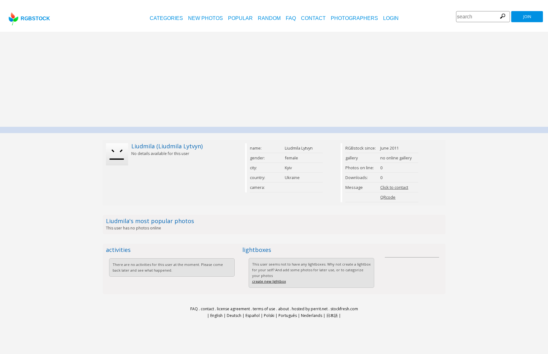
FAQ (291, 18)
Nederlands (311, 315)
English (216, 315)
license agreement (233, 309)
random (269, 18)
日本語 (332, 315)
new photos (205, 18)
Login (391, 18)
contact (313, 18)
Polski (269, 315)
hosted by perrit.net (310, 309)
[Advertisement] (274, 79)
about (283, 309)
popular (240, 18)
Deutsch (234, 315)
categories (166, 18)
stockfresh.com (344, 309)
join (527, 16)
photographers (354, 18)
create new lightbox (269, 281)
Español (252, 315)
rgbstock (35, 18)
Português (287, 315)
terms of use (264, 309)
